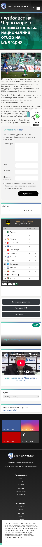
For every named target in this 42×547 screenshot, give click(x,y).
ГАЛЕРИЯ (21, 485)
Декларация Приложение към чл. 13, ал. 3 (20, 462)
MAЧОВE (21, 520)
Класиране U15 (21, 314)
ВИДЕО (21, 481)
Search (33, 8)
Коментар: (8, 144)
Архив (5, 392)
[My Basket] (38, 3)
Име (6, 164)
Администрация (21, 491)
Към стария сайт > (10, 410)
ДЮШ (21, 510)
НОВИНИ (21, 507)
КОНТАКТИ (21, 494)
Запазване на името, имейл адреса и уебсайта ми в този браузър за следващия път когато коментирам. (20, 185)
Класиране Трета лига (21, 302)
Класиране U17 (21, 308)
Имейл (7, 171)
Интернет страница (7, 178)
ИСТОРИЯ (21, 488)
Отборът (21, 478)
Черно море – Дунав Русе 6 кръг (20, 339)
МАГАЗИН (21, 513)
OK (6, 541)
